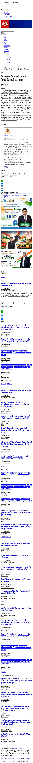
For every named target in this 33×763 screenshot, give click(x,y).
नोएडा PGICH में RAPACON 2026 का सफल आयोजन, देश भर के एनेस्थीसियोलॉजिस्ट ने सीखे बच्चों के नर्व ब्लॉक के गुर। (16, 694)
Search (3, 30)
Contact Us (10, 758)
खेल (8, 54)
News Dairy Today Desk (8, 290)
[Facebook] (16, 184)
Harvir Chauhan (5, 86)
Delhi (2, 466)
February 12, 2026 (6, 739)
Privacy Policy (8, 16)
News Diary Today (17, 748)
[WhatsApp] (16, 181)
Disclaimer (7, 17)
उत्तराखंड (6, 49)
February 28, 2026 (6, 561)
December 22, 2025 (6, 584)
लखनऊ (6, 47)
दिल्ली (5, 41)
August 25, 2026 (5, 332)
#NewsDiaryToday (13, 192)
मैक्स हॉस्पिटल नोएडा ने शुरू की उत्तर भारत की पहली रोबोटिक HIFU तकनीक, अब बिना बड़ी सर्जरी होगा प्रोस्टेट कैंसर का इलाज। (15, 708)
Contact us (7, 14)
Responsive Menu (5, 9)
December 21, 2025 (6, 596)
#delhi (6, 192)
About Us (7, 13)
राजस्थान (6, 51)
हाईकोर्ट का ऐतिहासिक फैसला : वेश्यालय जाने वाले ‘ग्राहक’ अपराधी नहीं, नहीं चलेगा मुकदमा (14, 457)
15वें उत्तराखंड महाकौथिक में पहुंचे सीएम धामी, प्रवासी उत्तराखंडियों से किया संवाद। (15, 592)
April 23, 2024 (5, 84)
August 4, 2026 (5, 700)
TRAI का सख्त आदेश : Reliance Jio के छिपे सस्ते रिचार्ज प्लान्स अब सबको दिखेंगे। (15, 544)
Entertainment (6, 537)
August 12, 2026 (5, 532)
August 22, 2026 (5, 358)
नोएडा (5, 42)
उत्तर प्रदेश (3, 452)
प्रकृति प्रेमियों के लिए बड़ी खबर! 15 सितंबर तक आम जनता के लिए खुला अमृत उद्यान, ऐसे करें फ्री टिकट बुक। (16, 500)
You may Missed (6, 384)
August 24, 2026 (5, 344)
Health (3, 672)
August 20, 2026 (5, 461)
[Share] (16, 190)
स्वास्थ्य (9, 61)
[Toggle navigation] (1, 29)
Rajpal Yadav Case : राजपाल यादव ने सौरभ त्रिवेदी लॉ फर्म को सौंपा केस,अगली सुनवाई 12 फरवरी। (16, 568)
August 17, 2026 (5, 504)
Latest (3, 277)
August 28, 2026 (5, 289)
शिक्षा (8, 56)
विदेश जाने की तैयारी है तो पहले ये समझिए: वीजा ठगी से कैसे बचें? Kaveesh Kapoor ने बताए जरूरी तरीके (15, 340)
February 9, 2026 (5, 572)
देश (5, 39)
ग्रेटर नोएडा (7, 46)
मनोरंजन (9, 59)
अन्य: (5, 52)
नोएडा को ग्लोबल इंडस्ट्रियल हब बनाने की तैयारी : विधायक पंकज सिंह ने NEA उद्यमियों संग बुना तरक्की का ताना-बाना (16, 353)
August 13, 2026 (5, 518)
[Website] (7, 167)
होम (5, 37)
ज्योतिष (9, 57)
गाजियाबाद (6, 44)
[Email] (5, 167)
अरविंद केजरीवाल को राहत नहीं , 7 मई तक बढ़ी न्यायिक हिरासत (15, 193)
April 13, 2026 (5, 549)
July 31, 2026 (4, 713)
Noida (3, 601)
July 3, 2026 (4, 727)
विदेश (8, 62)
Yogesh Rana (4, 346)
